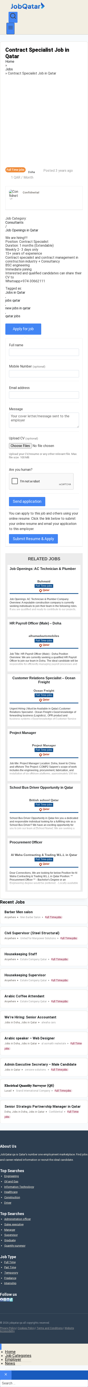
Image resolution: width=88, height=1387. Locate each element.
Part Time (10, 1267)
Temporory (11, 1272)
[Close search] (6, 1375)
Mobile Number (27, 366)
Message (16, 409)
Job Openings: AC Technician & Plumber (43, 569)
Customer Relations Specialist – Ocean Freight (43, 680)
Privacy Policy (8, 1328)
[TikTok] (11, 1300)
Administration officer (17, 1219)
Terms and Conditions (50, 1328)
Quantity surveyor (14, 1245)
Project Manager (23, 733)
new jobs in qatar (18, 308)
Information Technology (19, 1186)
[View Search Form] (13, 17)
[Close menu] (0, 1347)
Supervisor (11, 1235)
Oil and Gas (11, 1181)
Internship (10, 1283)
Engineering (11, 1176)
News (10, 1363)
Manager (9, 1229)
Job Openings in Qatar (21, 230)
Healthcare (11, 1192)
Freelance (10, 1278)
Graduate (10, 1240)
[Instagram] (4, 1300)
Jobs (9, 69)
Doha (31, 172)
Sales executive (13, 1224)
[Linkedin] (8, 1300)
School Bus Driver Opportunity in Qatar (41, 787)
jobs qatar (12, 300)
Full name (16, 345)
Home (9, 62)
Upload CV (23, 438)
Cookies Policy (26, 1328)
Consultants (14, 223)
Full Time (10, 1262)
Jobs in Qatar (15, 293)
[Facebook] (1, 1300)
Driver (7, 1202)
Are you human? (20, 470)
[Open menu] (10, 28)
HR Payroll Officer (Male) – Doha (35, 623)
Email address (19, 388)
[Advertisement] (44, 121)
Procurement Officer (26, 842)
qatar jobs (12, 316)
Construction (12, 1197)
